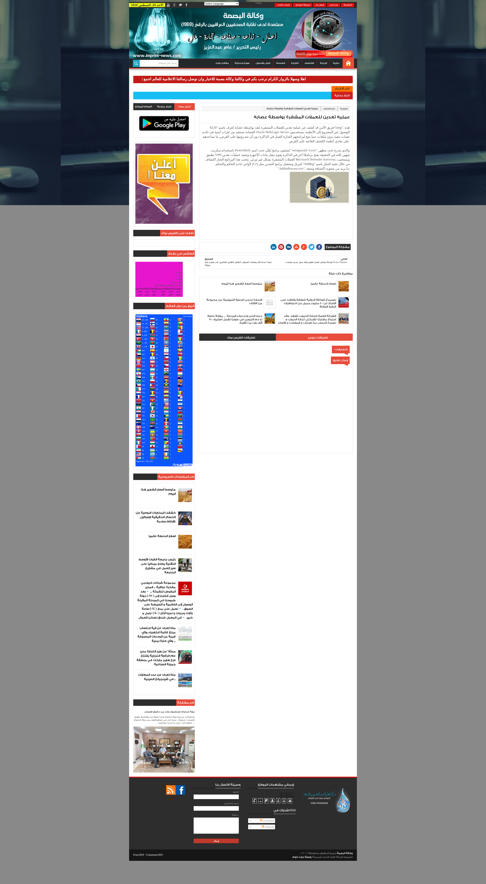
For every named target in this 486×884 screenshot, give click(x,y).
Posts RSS (138, 855)
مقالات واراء (222, 63)
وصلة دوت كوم (302, 857)
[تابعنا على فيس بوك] (180, 790)
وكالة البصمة (345, 853)
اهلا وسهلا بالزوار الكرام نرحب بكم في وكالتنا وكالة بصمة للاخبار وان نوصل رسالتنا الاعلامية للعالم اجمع (261, 79)
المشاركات (268, 820)
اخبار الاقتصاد (329, 108)
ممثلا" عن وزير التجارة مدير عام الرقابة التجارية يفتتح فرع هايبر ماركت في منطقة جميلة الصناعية (156, 658)
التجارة (295, 63)
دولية (336, 63)
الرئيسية (348, 4)
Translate (269, 4)
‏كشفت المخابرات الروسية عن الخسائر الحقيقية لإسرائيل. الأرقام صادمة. (156, 517)
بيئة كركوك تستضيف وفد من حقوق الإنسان (169, 712)
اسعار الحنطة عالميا (162, 536)
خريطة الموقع (303, 4)
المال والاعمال (263, 63)
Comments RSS (154, 855)
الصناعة (280, 63)
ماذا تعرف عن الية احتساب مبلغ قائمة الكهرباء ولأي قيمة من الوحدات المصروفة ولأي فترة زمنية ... (156, 634)
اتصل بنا (320, 4)
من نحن (334, 4)
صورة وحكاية (242, 63)
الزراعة (323, 63)
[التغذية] (171, 790)
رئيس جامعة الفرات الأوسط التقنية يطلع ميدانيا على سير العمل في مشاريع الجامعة (157, 566)
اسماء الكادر (284, 4)
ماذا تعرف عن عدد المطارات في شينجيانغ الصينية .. (157, 677)
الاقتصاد (309, 63)
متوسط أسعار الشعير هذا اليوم (158, 491)
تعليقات (269, 827)
